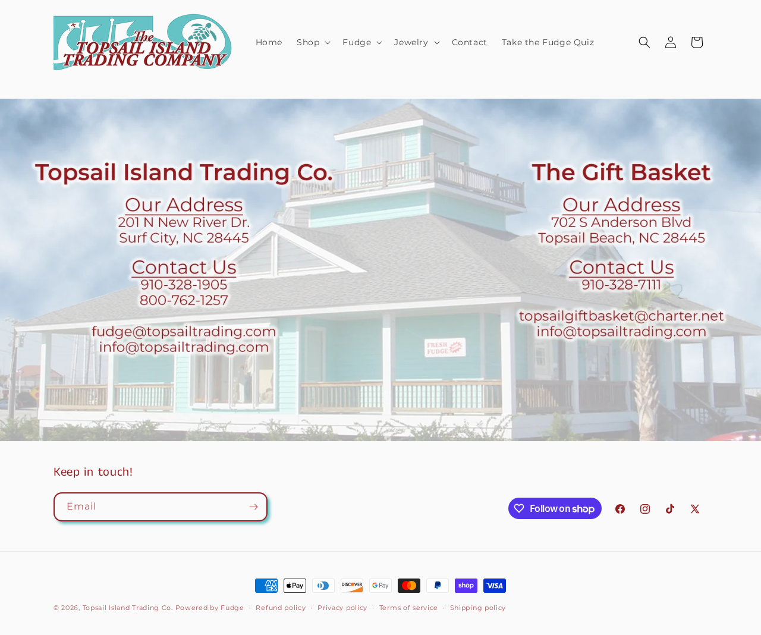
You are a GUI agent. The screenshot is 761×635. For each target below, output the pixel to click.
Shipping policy (478, 607)
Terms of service (408, 607)
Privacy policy (342, 607)
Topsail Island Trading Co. (128, 607)
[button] (312, 42)
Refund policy (281, 607)
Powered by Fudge (209, 607)
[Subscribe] (253, 506)
